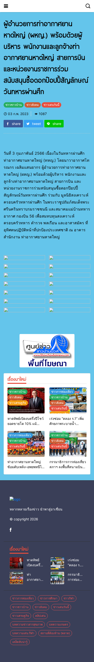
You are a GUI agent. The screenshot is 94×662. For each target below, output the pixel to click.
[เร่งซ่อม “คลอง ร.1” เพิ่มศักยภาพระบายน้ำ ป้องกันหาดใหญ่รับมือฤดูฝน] (57, 563)
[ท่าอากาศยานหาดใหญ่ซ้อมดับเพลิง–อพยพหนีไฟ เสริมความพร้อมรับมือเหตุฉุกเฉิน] (16, 578)
